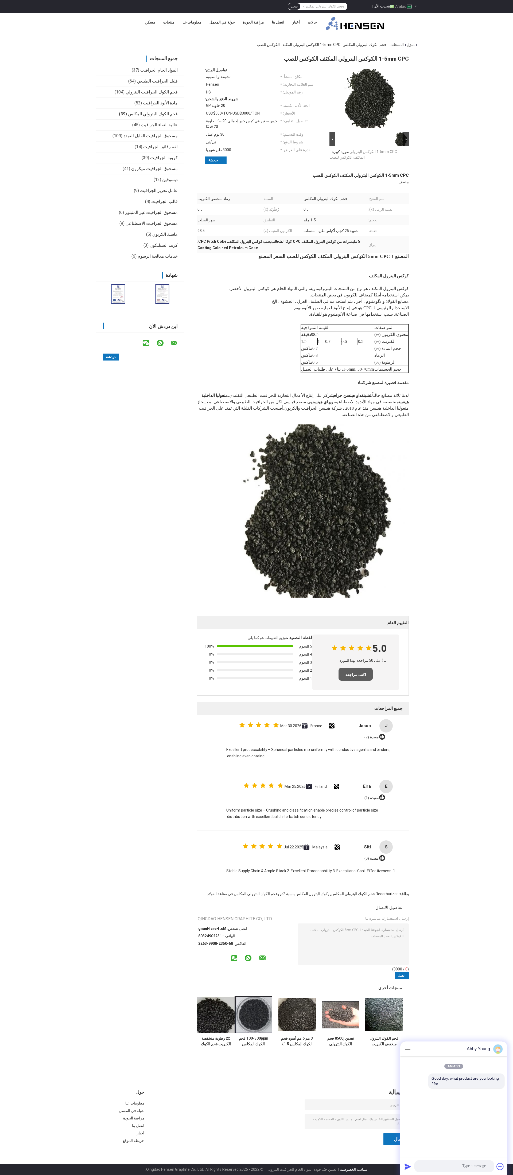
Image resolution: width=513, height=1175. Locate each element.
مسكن (150, 22)
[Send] (407, 1166)
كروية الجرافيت (164, 157)
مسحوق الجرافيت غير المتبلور (151, 212)
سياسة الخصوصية (353, 1169)
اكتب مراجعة (355, 674)
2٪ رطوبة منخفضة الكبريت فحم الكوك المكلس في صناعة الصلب (216, 1041)
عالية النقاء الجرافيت (159, 124)
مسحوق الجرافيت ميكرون (154, 168)
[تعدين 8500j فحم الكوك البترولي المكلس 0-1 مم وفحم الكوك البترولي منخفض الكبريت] (340, 1014)
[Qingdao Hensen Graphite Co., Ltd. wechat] (149, 343)
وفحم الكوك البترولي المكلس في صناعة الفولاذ (243, 894)
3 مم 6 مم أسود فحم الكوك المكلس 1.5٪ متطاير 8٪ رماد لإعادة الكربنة (297, 1041)
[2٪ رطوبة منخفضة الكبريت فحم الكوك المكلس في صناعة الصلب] (216, 1014)
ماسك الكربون (165, 234)
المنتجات (397, 44)
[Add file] (500, 1166)
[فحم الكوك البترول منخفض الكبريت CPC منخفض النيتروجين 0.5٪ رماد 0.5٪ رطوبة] (384, 1014)
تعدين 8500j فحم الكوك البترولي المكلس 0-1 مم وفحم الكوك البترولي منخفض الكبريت (341, 1041)
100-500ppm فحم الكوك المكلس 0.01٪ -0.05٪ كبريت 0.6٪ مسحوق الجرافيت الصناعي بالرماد (253, 1041)
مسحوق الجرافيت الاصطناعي (152, 223)
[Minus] (408, 1049)
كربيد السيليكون (164, 245)
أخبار (296, 22)
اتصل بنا (278, 22)
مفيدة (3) (371, 858)
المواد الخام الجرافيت (159, 70)
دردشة (213, 160)
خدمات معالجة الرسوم (158, 256)
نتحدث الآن (382, 6)
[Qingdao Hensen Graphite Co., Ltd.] (355, 23)
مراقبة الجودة (253, 22)
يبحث (294, 6)
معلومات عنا (191, 22)
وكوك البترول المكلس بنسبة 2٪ (305, 894)
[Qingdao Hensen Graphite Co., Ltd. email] (177, 343)
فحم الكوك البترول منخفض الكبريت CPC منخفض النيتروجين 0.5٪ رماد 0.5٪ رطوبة (384, 1041)
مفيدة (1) (371, 798)
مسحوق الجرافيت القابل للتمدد (150, 135)
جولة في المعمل (222, 22)
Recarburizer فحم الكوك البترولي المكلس (364, 894)
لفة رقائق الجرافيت (160, 146)
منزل (411, 44)
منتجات (168, 22)
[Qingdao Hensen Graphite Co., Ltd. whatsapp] (163, 343)
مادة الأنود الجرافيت (160, 102)
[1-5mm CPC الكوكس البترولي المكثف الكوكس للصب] (371, 99)
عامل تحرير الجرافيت (159, 190)
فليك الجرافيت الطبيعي (157, 81)
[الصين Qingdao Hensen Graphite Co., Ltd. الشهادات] (118, 294)
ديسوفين (170, 179)
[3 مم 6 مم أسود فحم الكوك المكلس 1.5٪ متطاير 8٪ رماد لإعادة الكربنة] (297, 1014)
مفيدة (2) (371, 737)
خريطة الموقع (133, 1140)
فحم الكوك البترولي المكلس (364, 44)
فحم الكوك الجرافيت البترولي (152, 92)
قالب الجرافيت (164, 201)
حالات (312, 22)
